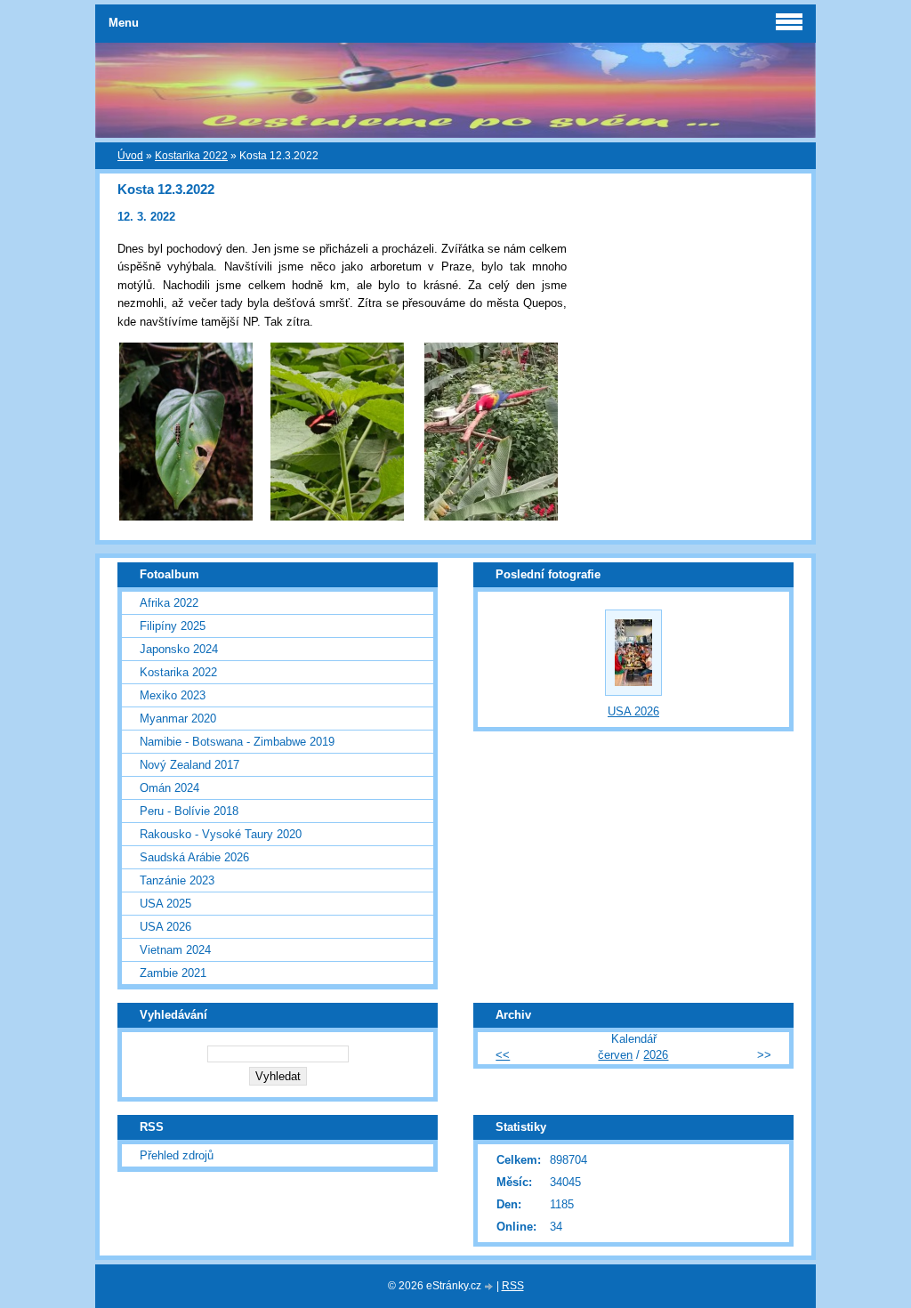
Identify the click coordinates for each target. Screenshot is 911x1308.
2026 (655, 1055)
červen (615, 1055)
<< (503, 1055)
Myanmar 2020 (178, 718)
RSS (513, 1285)
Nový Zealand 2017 (189, 764)
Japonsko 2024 (179, 649)
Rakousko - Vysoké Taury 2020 (221, 834)
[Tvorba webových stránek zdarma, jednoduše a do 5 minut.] (490, 1287)
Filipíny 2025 (173, 626)
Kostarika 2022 (191, 155)
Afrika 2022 (169, 603)
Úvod (130, 155)
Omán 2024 (169, 788)
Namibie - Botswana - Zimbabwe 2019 (237, 741)
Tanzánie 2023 (177, 880)
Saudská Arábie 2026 (194, 857)
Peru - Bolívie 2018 (189, 811)
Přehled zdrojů (177, 1155)
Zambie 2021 (173, 973)
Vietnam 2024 (175, 950)
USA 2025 (165, 903)
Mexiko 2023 (173, 695)
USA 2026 (165, 926)
